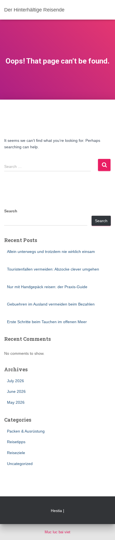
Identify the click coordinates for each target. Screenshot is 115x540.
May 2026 (16, 402)
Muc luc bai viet (57, 532)
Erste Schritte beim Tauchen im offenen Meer (47, 322)
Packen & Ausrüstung (26, 431)
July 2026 (15, 381)
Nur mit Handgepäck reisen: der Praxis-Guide (47, 287)
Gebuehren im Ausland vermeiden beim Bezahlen (51, 304)
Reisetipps (16, 442)
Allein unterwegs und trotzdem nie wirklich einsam (51, 251)
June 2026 (16, 391)
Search (10, 211)
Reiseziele (16, 452)
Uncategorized (20, 463)
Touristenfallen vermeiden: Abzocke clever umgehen (53, 269)
